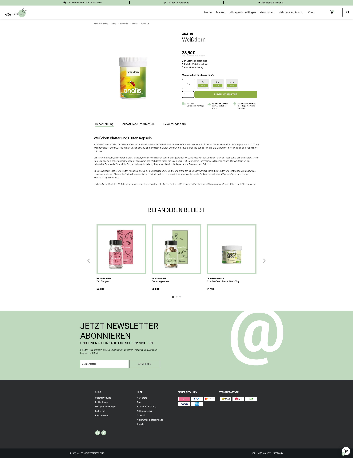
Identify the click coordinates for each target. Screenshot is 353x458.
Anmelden (144, 364)
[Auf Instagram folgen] (97, 432)
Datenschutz (264, 453)
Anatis (134, 24)
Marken (220, 12)
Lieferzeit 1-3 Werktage (195, 106)
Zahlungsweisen (145, 411)
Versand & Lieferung (146, 406)
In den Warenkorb (225, 94)
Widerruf (141, 415)
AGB (254, 453)
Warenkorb (142, 397)
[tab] (104, 124)
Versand (202, 56)
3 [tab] (180, 296)
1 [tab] (173, 296)
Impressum (277, 453)
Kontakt (140, 424)
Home (208, 12)
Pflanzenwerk (101, 415)
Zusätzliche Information (138, 124)
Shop (114, 24)
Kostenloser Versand (220, 103)
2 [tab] (176, 296)
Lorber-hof (100, 411)
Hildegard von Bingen (243, 12)
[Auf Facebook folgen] (103, 432)
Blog (139, 402)
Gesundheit (267, 12)
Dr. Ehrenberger (215, 278)
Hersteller (124, 24)
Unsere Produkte (103, 397)
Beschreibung (104, 124)
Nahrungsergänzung (291, 12)
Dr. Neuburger (104, 278)
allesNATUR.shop (101, 24)
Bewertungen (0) (174, 124)
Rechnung (244, 103)
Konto (311, 12)
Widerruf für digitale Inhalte (150, 420)
